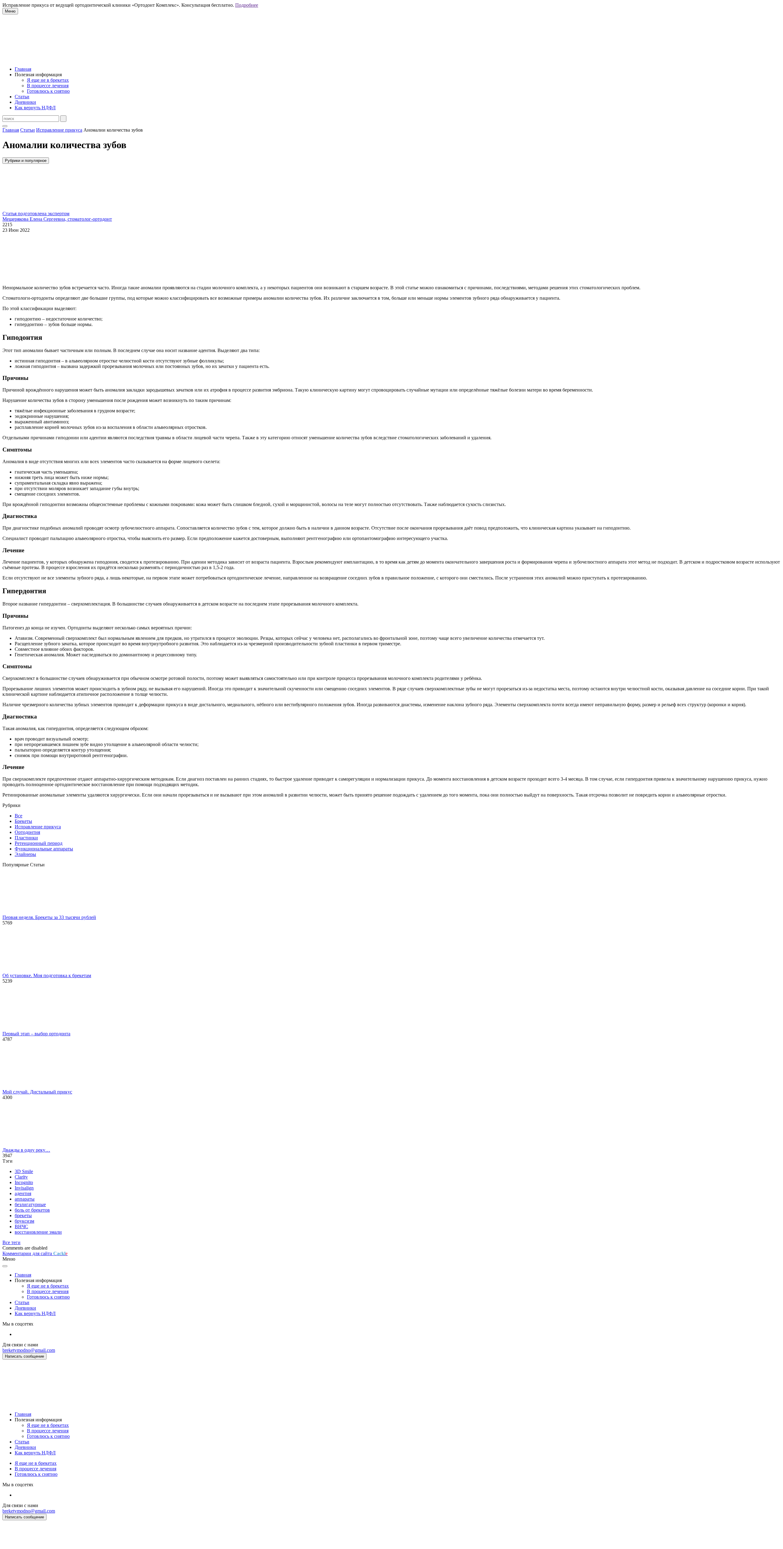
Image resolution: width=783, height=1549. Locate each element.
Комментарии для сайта (35, 1253)
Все (18, 815)
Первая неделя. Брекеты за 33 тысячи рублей (49, 917)
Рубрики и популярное (25, 160)
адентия (23, 1193)
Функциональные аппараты (44, 848)
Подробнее (246, 5)
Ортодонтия (27, 832)
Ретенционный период (38, 843)
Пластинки (26, 837)
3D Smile (24, 1171)
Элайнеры (25, 854)
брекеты (23, 1215)
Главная (23, 69)
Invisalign (24, 1188)
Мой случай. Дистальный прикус (37, 1091)
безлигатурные (30, 1204)
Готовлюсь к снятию (48, 91)
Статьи (22, 96)
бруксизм (24, 1221)
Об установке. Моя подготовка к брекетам (46, 975)
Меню (10, 11)
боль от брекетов (32, 1210)
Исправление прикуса (38, 826)
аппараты (25, 1199)
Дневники (25, 102)
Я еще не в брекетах (48, 80)
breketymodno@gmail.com (28, 1350)
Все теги (11, 1242)
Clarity (21, 1177)
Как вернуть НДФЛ (35, 107)
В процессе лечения (48, 85)
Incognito (24, 1182)
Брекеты (23, 821)
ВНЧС (21, 1226)
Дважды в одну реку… (26, 1150)
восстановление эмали (38, 1232)
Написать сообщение (24, 1356)
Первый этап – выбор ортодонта (36, 1033)
